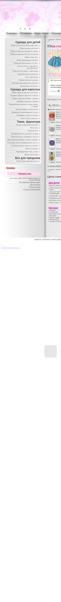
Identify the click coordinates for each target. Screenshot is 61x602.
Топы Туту (34, 128)
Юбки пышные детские (28, 48)
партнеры (46, 239)
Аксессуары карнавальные (27, 161)
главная (51, 39)
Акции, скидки (41, 32)
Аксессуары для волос (29, 86)
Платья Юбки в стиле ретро (27, 109)
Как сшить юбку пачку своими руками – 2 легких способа (25, 179)
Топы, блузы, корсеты (29, 118)
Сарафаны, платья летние (27, 115)
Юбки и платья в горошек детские (24, 45)
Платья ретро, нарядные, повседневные (27, 67)
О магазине (11, 32)
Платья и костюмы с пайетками (25, 71)
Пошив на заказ (34, 187)
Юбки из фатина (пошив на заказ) (24, 51)
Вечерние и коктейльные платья (25, 112)
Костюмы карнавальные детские (25, 83)
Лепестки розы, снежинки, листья (24, 137)
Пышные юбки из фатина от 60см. (24, 96)
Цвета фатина (35, 185)
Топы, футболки (31, 77)
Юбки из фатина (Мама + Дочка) (25, 99)
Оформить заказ (24, 173)
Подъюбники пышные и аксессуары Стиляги (23, 105)
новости (37, 239)
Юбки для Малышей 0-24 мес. (26, 63)
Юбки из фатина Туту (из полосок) (24, 54)
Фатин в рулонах (31, 155)
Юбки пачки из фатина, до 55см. (25, 93)
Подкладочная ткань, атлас (27, 152)
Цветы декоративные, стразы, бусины (22, 140)
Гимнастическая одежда (28, 80)
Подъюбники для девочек (27, 74)
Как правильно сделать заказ (29, 182)
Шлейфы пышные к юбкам (27, 101)
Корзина (10, 168)
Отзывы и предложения (31, 189)
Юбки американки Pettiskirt (27, 60)
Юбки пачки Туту (31, 57)
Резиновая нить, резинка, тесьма (24, 134)
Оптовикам (25, 32)
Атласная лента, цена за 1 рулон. (24, 146)
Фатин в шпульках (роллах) (27, 125)
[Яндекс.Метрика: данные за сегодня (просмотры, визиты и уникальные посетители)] (10, 247)
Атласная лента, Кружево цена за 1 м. (22, 143)
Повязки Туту (33, 131)
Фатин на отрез (31, 149)
